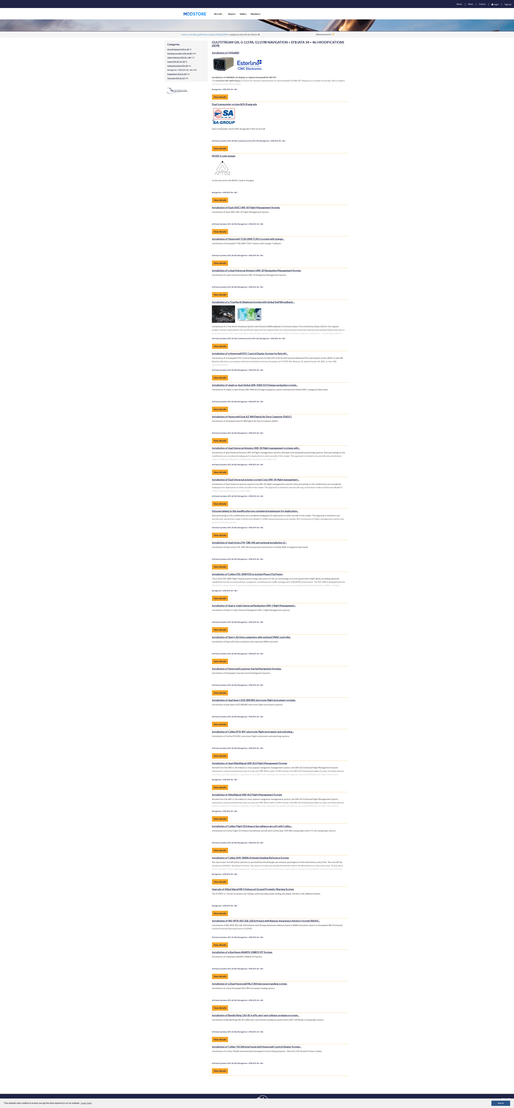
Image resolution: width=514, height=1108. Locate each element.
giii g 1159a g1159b (218, 34)
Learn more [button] (86, 1103)
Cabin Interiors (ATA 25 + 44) (179, 57)
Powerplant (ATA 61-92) (177, 74)
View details (220, 97)
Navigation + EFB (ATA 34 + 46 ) (224, 89)
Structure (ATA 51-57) (176, 78)
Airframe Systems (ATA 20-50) (179, 53)
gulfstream (203, 34)
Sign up (508, 4)
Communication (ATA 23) (177, 66)
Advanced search (323, 34)
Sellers (243, 14)
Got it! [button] (501, 1103)
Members (255, 14)
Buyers (231, 14)
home (184, 34)
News (470, 4)
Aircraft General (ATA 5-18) (178, 49)
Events (482, 4)
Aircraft (218, 14)
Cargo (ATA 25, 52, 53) (176, 61)
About (459, 4)
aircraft (192, 34)
